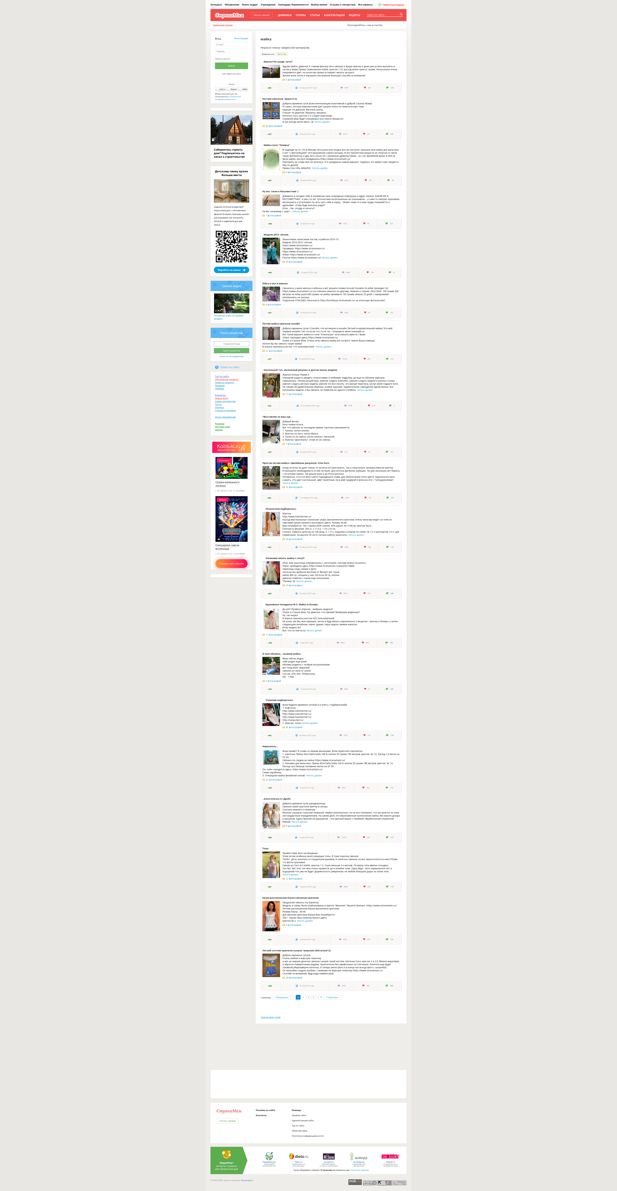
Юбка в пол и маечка (275, 283)
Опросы (219, 407)
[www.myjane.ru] (328, 1160)
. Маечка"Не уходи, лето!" (277, 61)
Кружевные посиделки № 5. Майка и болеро (292, 604)
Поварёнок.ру (269, 1162)
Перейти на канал (229, 269)
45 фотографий (294, 727)
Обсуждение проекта (226, 379)
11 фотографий (274, 634)
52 (393, 180)
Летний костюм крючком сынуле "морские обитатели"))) (296, 950)
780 (391, 643)
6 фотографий (293, 172)
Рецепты (354, 15)
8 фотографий (293, 825)
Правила (220, 385)
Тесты (218, 404)
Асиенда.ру (359, 1162)
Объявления (232, 4)
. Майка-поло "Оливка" (276, 145)
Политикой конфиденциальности (228, 98)
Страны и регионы (225, 410)
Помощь (219, 388)
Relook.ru (390, 1162)
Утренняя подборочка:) (279, 700)
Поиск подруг (250, 4)
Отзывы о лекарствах (343, 4)
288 (392, 593)
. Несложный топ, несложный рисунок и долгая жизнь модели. (300, 369)
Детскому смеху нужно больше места (231, 173)
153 (391, 837)
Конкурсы (216, 4)
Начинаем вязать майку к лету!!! (285, 558)
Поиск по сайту (229, 367)
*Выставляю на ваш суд (276, 416)
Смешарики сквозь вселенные (227, 546)
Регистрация (241, 38)
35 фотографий (274, 125)
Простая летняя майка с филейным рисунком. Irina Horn (295, 463)
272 (391, 223)
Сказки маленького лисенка (227, 483)
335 (391, 134)
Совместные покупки (393, 4)
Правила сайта (299, 1115)
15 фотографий (294, 487)
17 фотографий (294, 394)
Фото (282, 54)
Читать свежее (261, 15)
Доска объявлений (225, 417)
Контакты (261, 1115)
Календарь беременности (293, 4)
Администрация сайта (303, 1120)
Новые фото (221, 398)
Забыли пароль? (222, 58)
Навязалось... (270, 746)
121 (392, 359)
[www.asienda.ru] (359, 1160)
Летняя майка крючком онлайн (281, 323)
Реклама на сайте (265, 1110)
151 (391, 312)
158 (392, 735)
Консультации (334, 15)
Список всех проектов (359, 1170)
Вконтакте (229, 79)
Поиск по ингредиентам (231, 356)
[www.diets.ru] (298, 1160)
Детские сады (222, 426)
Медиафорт (247, 1180)
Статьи (315, 15)
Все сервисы (365, 4)
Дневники (285, 15)
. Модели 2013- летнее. (275, 234)
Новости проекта (224, 382)
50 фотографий (294, 539)
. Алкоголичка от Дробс (276, 798)
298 (391, 689)
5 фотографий (293, 79)
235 (391, 939)
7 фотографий (273, 215)
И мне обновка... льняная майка (281, 653)
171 (391, 452)
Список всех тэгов (270, 1017)
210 (392, 88)
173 (391, 788)
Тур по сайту (222, 376)
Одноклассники (234, 79)
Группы (301, 15)
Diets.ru (298, 1162)
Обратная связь (300, 1130)
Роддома (219, 423)
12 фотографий (294, 878)
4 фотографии (273, 304)
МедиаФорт (226, 1162)
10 (321, 997)
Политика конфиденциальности (308, 1135)
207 (392, 498)
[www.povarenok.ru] (269, 1160)
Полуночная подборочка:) (281, 508)
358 (391, 986)
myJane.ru (329, 1162)
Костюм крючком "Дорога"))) (279, 98)
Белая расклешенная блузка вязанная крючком (290, 897)
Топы (265, 848)
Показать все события (231, 563)
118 (392, 547)
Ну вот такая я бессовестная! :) (280, 191)
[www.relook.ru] (390, 1160)
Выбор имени (319, 4)
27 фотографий (274, 350)
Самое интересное (225, 401)
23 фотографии (294, 585)
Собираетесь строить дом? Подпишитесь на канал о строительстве (229, 153)
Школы (219, 429)
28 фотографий (294, 977)
